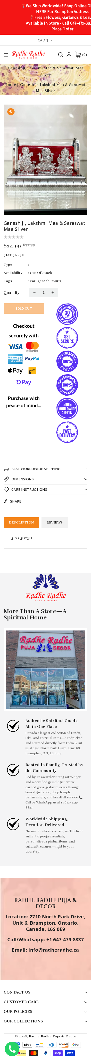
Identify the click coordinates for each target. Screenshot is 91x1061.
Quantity (11, 293)
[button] (6, 56)
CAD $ (43, 40)
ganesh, (44, 281)
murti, (57, 281)
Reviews (55, 522)
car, (33, 281)
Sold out (24, 308)
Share (15, 501)
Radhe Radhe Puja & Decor (52, 1036)
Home (10, 85)
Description (21, 522)
